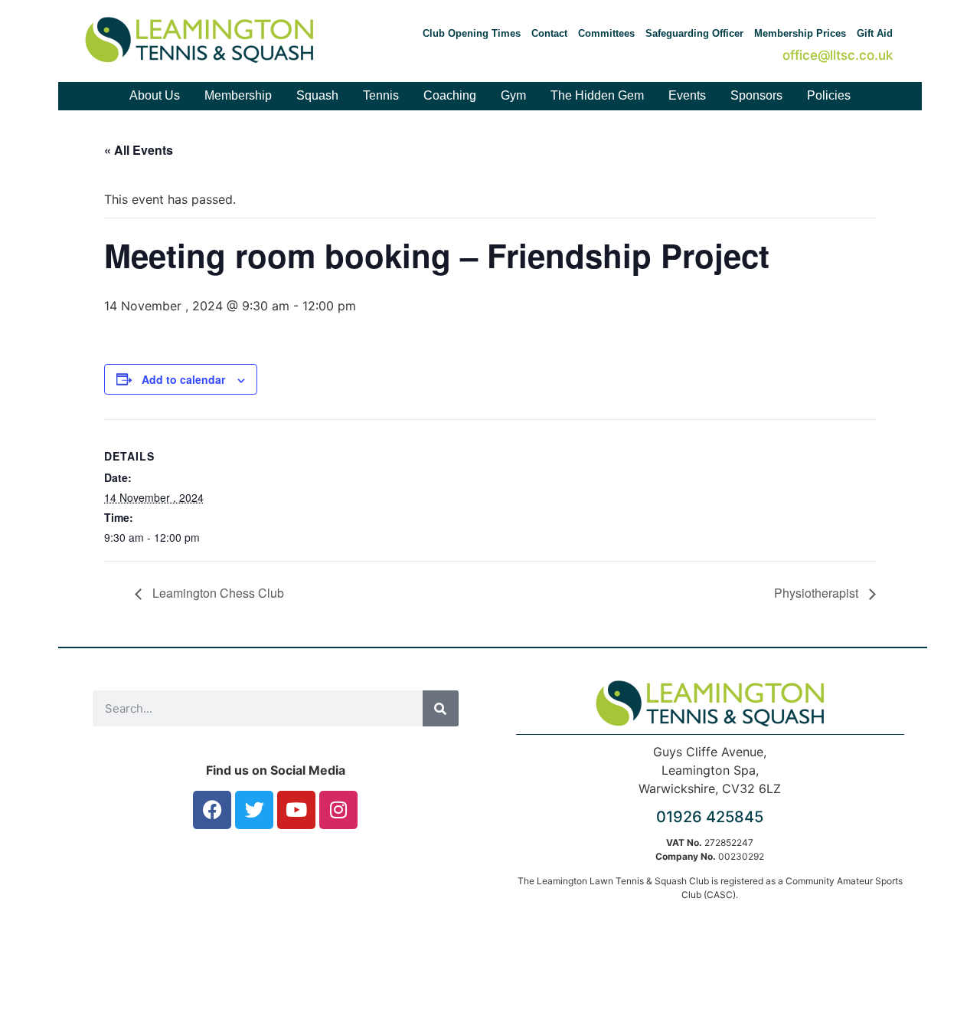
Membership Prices (800, 33)
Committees (606, 33)
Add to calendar (183, 379)
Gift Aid (875, 33)
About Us (154, 95)
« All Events (138, 150)
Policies (829, 95)
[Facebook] (212, 810)
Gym (513, 95)
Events (687, 95)
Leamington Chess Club (216, 593)
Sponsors (756, 95)
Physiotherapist (817, 593)
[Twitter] (254, 810)
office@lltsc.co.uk (837, 55)
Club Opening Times (472, 33)
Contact (549, 33)
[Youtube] (296, 810)
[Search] (441, 708)
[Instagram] (338, 810)
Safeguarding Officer (694, 33)
